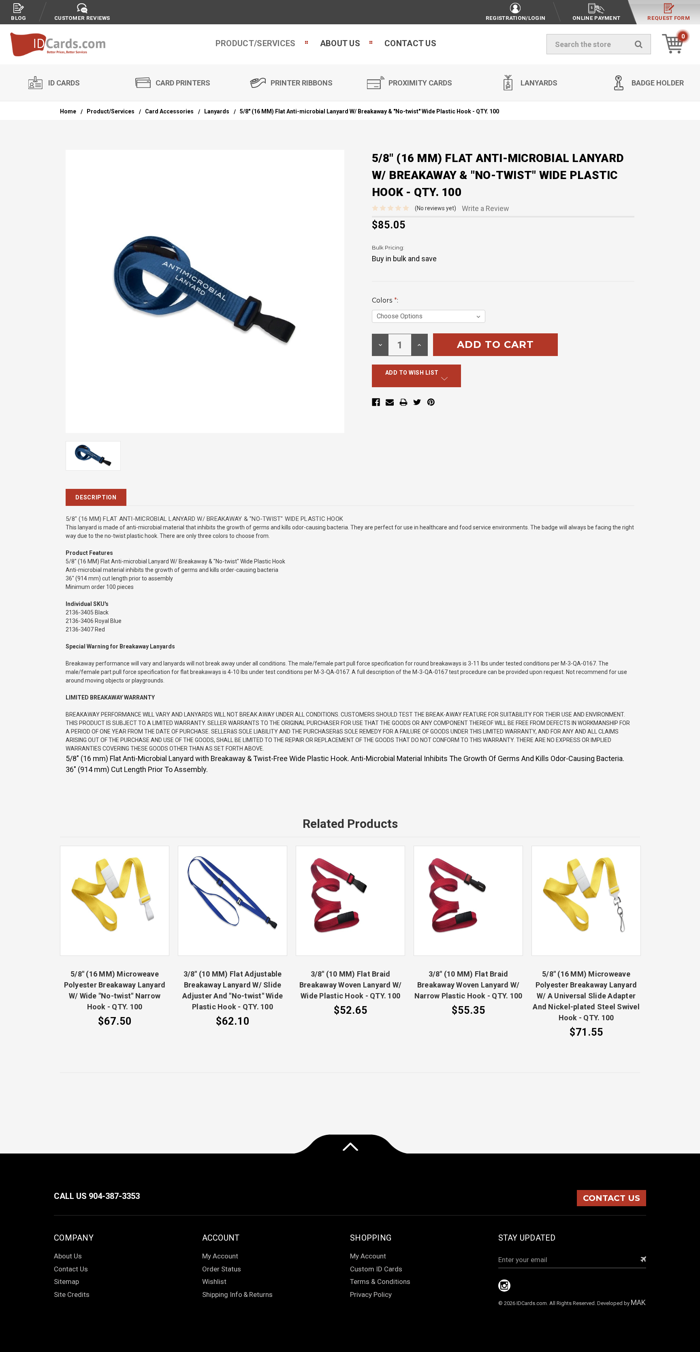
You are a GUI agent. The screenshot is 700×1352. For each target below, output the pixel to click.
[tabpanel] (115, 937)
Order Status (221, 1269)
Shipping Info (222, 1294)
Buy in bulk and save (404, 258)
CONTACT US (611, 1198)
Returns (261, 1294)
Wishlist (214, 1281)
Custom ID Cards (376, 1269)
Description (96, 497)
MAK (638, 1302)
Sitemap (66, 1281)
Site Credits (72, 1294)
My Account (220, 1256)
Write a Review (485, 208)
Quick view (115, 900)
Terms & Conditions (380, 1281)
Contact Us (410, 43)
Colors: (385, 300)
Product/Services (256, 43)
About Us (340, 43)
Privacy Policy (371, 1294)
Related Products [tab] (350, 824)
